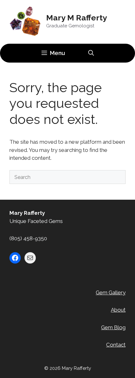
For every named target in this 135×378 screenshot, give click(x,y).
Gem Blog (113, 327)
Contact (116, 345)
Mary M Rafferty (76, 17)
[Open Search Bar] (91, 53)
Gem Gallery (111, 292)
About (118, 310)
